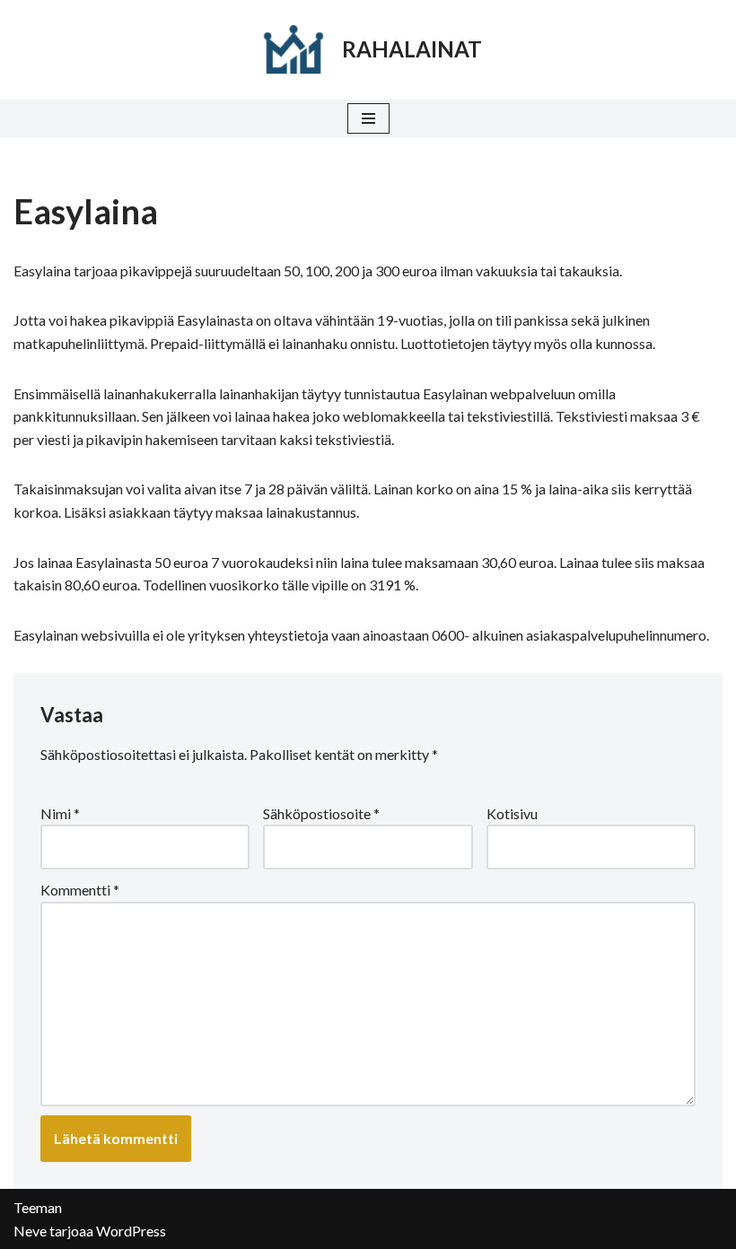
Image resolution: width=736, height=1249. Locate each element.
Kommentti (79, 889)
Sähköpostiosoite (321, 813)
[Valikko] (368, 118)
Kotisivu (512, 813)
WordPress (131, 1230)
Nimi (60, 813)
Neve (30, 1230)
